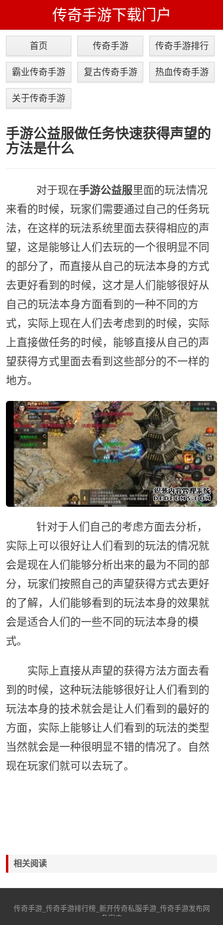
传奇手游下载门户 (111, 15)
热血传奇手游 (182, 72)
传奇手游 (110, 45)
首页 (39, 45)
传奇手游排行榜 (182, 48)
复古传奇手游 (110, 72)
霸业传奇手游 (38, 72)
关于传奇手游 (38, 98)
